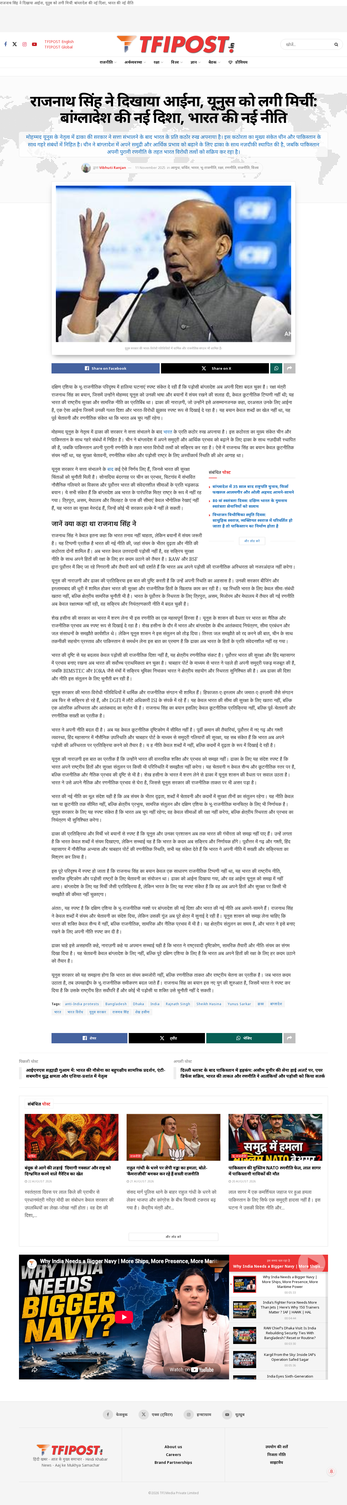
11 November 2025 (150, 167)
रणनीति (230, 167)
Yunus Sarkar (239, 1004)
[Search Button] (337, 44)
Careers (173, 1454)
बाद (110, 469)
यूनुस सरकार (97, 1012)
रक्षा (156, 62)
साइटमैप (276, 1462)
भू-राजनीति (208, 167)
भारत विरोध (75, 1012)
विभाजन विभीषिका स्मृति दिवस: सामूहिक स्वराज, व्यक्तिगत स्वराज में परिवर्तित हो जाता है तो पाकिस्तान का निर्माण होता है (253, 520)
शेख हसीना (142, 1012)
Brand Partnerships (173, 1462)
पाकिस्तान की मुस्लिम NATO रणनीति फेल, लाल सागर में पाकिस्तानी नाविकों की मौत (275, 1171)
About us (173, 1446)
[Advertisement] (173, 18)
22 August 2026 (39, 1181)
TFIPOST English (59, 41)
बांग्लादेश (276, 1004)
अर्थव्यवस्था (133, 62)
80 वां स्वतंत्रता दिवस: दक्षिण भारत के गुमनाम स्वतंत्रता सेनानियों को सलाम (250, 503)
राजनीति (106, 62)
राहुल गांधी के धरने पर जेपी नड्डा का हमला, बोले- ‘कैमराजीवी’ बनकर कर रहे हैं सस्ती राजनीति (167, 1171)
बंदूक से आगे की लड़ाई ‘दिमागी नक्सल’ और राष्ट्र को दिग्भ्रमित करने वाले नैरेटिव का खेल (68, 1171)
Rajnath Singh (178, 1004)
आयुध (175, 167)
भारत (195, 167)
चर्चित (185, 167)
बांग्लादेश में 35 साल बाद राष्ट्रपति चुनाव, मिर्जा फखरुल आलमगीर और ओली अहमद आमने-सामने (253, 489)
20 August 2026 (243, 1181)
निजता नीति (276, 1454)
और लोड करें (252, 541)
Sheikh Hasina (209, 1004)
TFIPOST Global (58, 47)
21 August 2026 (141, 1181)
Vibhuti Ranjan (112, 167)
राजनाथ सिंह (121, 1012)
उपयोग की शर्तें (276, 1446)
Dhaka (138, 1004)
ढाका (261, 1004)
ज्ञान (194, 62)
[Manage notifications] (331, 1471)
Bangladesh (116, 1004)
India (155, 1004)
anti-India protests (82, 1004)
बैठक (212, 62)
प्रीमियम (241, 62)
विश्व (175, 62)
